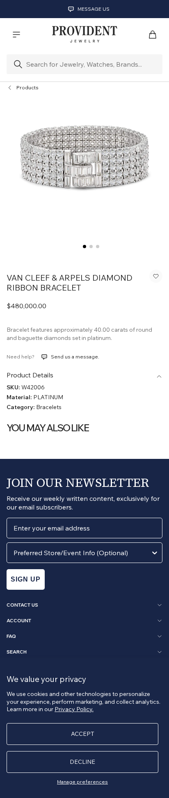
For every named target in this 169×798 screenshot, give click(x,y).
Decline (82, 761)
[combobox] (82, 553)
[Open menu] (16, 34)
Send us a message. (75, 357)
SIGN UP (26, 579)
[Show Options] (155, 553)
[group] (84, 157)
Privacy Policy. (74, 709)
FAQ (11, 636)
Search (17, 652)
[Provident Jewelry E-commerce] (84, 34)
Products (27, 87)
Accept (82, 734)
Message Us (94, 9)
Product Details (30, 375)
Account (19, 621)
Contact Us (22, 605)
